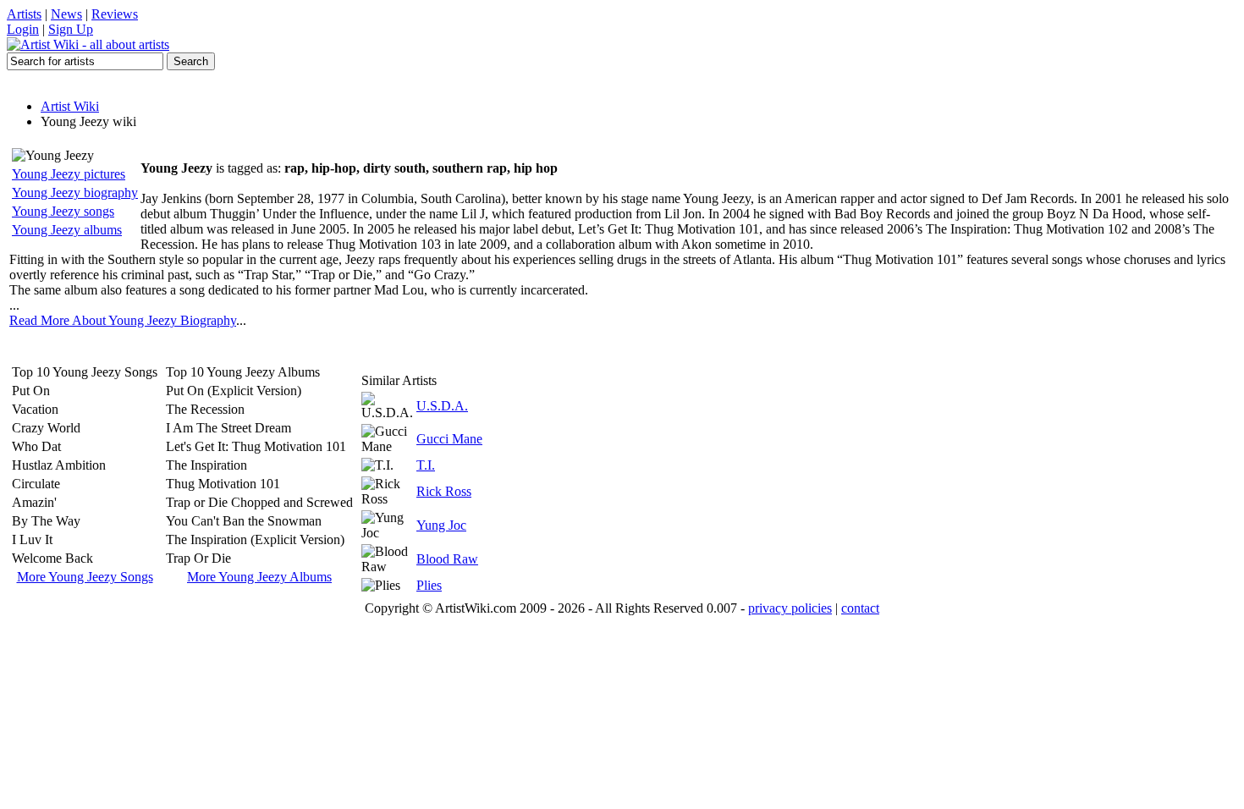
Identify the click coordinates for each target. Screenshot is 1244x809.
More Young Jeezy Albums (259, 577)
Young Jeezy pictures (68, 174)
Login (23, 29)
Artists (24, 14)
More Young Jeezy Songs (85, 577)
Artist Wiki (70, 106)
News (66, 14)
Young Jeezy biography (75, 192)
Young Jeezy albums (67, 230)
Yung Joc (441, 525)
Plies (429, 585)
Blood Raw (447, 559)
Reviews (114, 14)
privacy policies (790, 608)
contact (860, 608)
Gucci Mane (449, 439)
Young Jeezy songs (63, 211)
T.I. (425, 465)
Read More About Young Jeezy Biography (122, 320)
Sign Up (70, 29)
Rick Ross (443, 491)
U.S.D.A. (442, 406)
